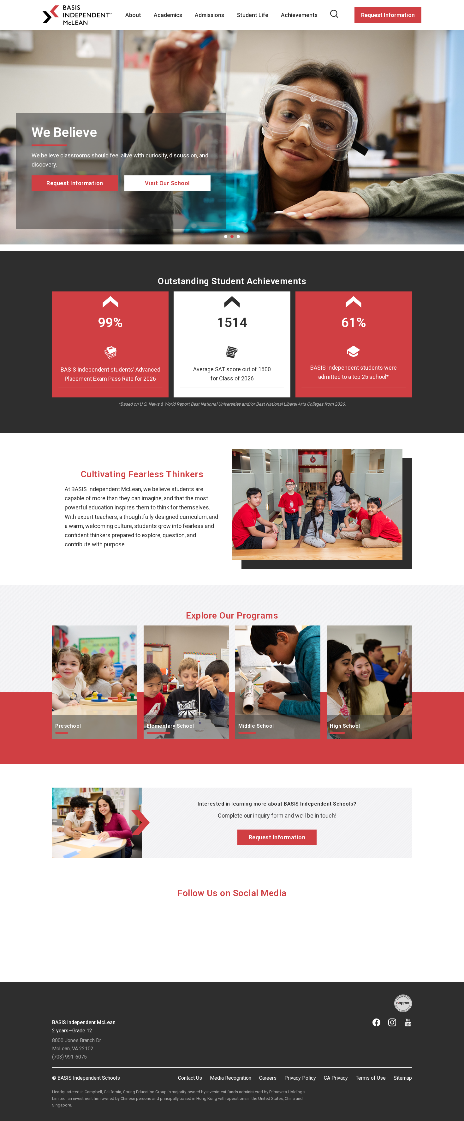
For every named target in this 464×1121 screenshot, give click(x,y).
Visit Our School (167, 209)
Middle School (253, 630)
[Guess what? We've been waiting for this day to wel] (187, 934)
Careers (268, 1078)
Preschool (65, 630)
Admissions (209, 15)
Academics (168, 15)
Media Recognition (230, 1078)
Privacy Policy (300, 1078)
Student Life (252, 15)
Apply (75, 209)
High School (342, 630)
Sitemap (403, 1078)
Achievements (299, 15)
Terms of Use (371, 1078)
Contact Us (190, 1078)
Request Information (388, 15)
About (133, 15)
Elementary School (167, 630)
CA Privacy (336, 1078)
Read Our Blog (167, 200)
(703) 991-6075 (69, 1057)
